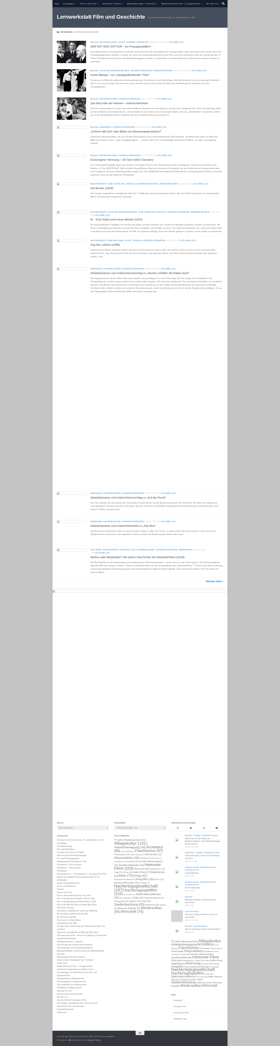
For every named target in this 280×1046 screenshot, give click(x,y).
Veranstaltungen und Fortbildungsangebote (75, 948)
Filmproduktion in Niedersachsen (70, 978)
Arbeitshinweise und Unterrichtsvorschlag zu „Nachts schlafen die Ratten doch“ (139, 273)
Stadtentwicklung (129, 904)
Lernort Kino (62, 963)
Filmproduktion (126, 857)
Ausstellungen (192, 867)
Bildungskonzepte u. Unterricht (141, 3)
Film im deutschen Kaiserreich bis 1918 (73, 895)
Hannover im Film (64, 991)
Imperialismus (157, 869)
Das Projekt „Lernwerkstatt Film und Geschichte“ (77, 1003)
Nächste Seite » (214, 581)
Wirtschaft (132, 911)
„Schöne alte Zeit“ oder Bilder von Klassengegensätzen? (125, 131)
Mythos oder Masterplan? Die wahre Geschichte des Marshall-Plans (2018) (137, 557)
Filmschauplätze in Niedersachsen (71, 981)
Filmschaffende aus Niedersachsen (72, 985)
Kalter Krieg (141, 872)
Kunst (159, 879)
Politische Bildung (153, 898)
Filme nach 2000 (127, 550)
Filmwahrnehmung (64, 846)
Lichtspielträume (192, 873)
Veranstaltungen (210, 835)
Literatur (60, 889)
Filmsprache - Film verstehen (69, 864)
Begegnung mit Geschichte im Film (72, 861)
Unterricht (152, 905)
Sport (146, 901)
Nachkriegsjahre (108, 42)
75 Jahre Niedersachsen (130, 840)
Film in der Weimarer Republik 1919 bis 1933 (76, 898)
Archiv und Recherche (66, 886)
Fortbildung (119, 861)
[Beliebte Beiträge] (190, 828)
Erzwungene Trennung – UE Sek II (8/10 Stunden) (121, 159)
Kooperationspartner (65, 1009)
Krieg (140, 875)
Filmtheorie (147, 858)
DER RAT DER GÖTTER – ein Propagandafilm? (120, 46)
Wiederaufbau (186, 550)
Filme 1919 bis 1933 (147, 212)
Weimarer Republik (163, 71)
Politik (138, 898)
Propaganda (121, 901)
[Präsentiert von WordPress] (70, 1040)
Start (57, 3)
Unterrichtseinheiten (137, 42)
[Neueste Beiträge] (177, 828)
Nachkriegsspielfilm (135, 892)
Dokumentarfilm (111, 550)
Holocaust (141, 869)
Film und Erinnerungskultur (68, 858)
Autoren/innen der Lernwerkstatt (70, 1006)
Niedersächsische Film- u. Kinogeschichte (180, 3)
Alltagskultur (130, 843)
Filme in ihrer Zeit (88, 3)
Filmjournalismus (137, 854)
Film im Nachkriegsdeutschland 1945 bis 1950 (76, 901)
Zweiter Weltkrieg (169, 184)
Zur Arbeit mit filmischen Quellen (70, 852)
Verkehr (209, 983)
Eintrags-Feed (180, 1006)
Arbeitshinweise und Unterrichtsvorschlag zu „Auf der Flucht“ (128, 497)
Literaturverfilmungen (126, 882)
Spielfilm (130, 184)
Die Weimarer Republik (66, 917)
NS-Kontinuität (126, 898)
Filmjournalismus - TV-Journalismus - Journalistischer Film (81, 874)
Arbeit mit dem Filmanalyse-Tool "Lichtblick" (75, 960)
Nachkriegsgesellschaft (193, 969)
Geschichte (131, 861)
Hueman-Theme (94, 1040)
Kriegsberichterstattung (124, 879)
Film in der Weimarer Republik (114, 71)
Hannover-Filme (205, 957)
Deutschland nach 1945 (67, 923)
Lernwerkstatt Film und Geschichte (101, 17)
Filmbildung (61, 871)
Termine (197, 835)
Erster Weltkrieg (108, 155)
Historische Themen (111, 3)
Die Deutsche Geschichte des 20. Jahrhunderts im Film (80, 840)
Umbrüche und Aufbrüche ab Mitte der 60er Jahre (77, 932)
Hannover (189, 853)
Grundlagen (68, 3)
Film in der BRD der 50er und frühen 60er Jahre (77, 905)
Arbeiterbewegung (130, 847)
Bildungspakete (98, 184)
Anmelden (178, 1000)
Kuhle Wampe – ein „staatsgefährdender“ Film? (119, 74)
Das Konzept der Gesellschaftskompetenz (75, 945)
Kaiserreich (106, 127)
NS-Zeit (121, 42)
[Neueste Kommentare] (203, 828)
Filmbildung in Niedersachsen (69, 988)
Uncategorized (192, 911)
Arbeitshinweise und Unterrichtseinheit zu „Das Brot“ (123, 525)
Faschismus (149, 850)
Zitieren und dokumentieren (68, 883)
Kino (126, 875)
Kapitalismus (178, 963)
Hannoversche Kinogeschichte (70, 994)
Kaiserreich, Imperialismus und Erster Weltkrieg (77, 911)
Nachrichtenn (129, 894)
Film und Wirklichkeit (66, 849)
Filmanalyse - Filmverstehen (69, 868)
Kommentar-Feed (181, 1013)
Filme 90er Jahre (115, 241)
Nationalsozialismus (183, 976)
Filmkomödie (153, 854)
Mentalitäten (144, 883)
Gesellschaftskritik (131, 865)
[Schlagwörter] (216, 828)
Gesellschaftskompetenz (202, 954)
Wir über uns (212, 3)
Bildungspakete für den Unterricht (71, 957)
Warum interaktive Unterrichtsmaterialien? (202, 929)
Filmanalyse (122, 854)
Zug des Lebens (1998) (105, 244)
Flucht (158, 858)
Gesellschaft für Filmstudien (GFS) (71, 1000)
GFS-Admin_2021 (176, 42)
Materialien (96, 269)
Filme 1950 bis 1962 (116, 184)
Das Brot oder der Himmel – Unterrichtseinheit (119, 103)
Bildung (94, 42)
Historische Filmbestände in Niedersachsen (75, 969)
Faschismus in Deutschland (68, 920)
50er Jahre (95, 550)
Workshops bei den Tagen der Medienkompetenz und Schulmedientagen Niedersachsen (202, 841)
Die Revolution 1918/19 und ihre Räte (72, 914)
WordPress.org (180, 1019)
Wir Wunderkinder (192, 888)
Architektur (205, 944)
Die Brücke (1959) (101, 188)
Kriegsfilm (145, 879)
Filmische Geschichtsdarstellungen (71, 855)
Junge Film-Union (123, 872)
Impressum (61, 1012)
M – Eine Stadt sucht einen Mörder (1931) (116, 219)
